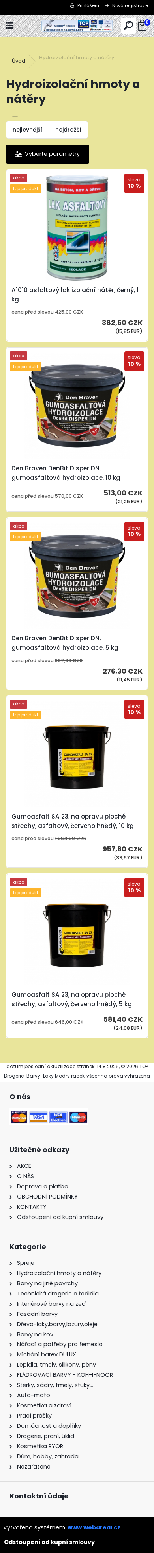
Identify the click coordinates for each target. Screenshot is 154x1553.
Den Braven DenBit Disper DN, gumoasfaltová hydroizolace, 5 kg (64, 643)
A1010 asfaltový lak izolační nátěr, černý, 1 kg (75, 294)
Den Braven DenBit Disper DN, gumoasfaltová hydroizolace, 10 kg (65, 473)
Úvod (18, 61)
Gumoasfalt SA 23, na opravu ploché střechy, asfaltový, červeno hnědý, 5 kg (71, 999)
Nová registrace (130, 5)
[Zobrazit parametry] (47, 154)
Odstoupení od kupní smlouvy (49, 1542)
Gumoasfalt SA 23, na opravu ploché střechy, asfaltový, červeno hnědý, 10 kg (72, 821)
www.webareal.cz (94, 1527)
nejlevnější (27, 129)
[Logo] (77, 26)
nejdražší (68, 129)
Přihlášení (88, 5)
